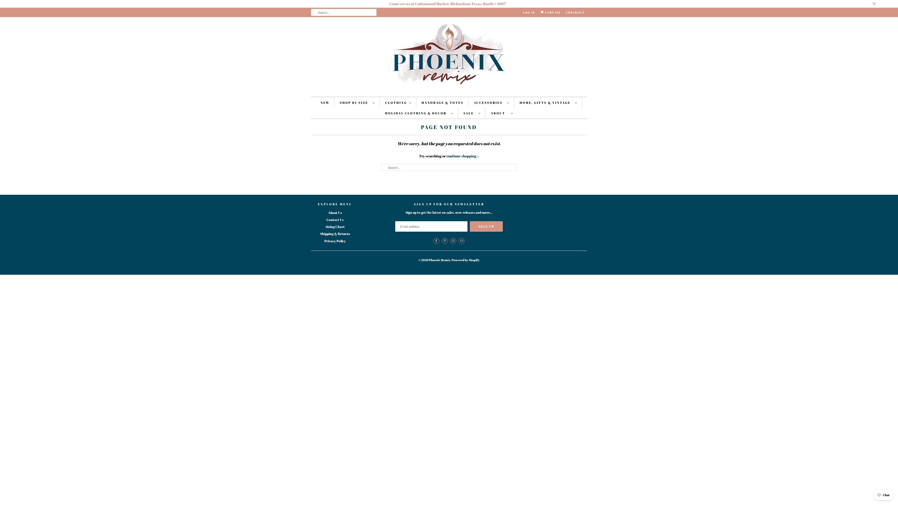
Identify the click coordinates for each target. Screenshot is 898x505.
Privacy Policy (335, 241)
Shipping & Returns (335, 233)
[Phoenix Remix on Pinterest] (445, 241)
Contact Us (335, 219)
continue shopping (461, 156)
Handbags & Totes (442, 103)
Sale (469, 113)
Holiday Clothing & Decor (417, 113)
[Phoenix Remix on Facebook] (436, 241)
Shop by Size (355, 103)
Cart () (552, 12)
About (500, 113)
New (325, 103)
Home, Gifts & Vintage (546, 103)
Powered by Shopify (466, 260)
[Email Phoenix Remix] (462, 241)
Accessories (489, 103)
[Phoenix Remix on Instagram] (453, 241)
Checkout (575, 12)
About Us (335, 212)
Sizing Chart (335, 226)
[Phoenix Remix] (449, 56)
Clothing (396, 103)
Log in (529, 12)
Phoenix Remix (439, 260)
